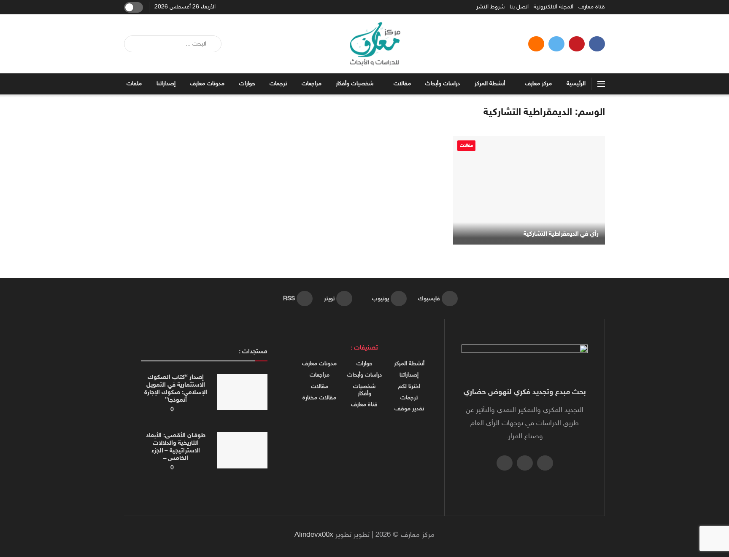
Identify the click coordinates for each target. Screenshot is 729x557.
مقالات (402, 83)
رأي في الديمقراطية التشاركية (561, 234)
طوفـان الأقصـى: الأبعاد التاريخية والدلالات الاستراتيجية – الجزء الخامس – (175, 447)
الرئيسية (576, 83)
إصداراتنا (166, 83)
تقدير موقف (409, 409)
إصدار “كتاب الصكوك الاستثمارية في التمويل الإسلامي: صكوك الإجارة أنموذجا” (175, 389)
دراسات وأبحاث (442, 83)
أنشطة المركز (490, 83)
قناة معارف (591, 7)
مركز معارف (538, 83)
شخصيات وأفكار (354, 83)
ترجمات (278, 83)
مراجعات (311, 83)
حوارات (247, 83)
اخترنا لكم (409, 386)
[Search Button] (133, 43)
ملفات (134, 83)
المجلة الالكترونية (553, 7)
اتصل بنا (519, 7)
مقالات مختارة (319, 398)
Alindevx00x (313, 535)
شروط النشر (490, 7)
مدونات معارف (207, 83)
